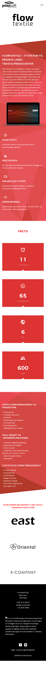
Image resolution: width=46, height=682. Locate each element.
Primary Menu (42, 4)
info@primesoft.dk (23, 605)
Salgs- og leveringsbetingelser (23, 650)
